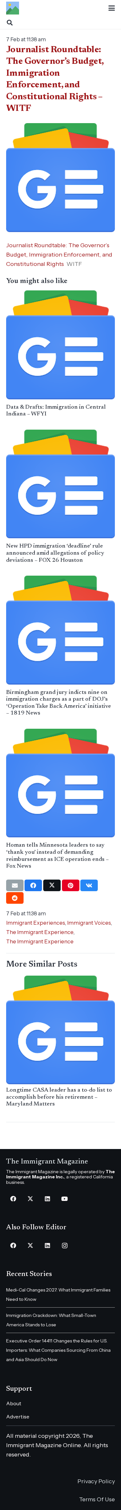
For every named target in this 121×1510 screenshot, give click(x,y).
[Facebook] (13, 1199)
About (13, 1403)
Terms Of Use (97, 1499)
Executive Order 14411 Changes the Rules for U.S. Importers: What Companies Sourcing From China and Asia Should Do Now (58, 1350)
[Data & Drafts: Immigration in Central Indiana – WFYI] (60, 344)
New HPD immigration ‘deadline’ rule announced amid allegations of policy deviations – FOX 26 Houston (55, 553)
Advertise (17, 1416)
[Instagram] (64, 1245)
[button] (112, 8)
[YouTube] (64, 1199)
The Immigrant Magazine (47, 1161)
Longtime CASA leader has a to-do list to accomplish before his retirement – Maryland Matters (59, 1097)
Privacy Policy (96, 1481)
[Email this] (15, 885)
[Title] (12, 8)
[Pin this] (70, 885)
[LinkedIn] (47, 1199)
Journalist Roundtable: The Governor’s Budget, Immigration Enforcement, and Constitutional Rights (59, 255)
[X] (30, 1199)
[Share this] (33, 885)
